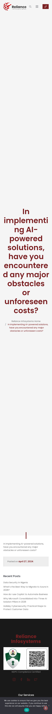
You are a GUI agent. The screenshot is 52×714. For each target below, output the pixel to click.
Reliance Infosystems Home (26, 321)
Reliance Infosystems (26, 639)
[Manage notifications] (46, 708)
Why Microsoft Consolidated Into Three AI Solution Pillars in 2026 (25, 600)
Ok (26, 710)
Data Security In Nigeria (15, 582)
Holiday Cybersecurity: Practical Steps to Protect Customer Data (24, 608)
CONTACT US (46, 6)
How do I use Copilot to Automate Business (25, 594)
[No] (48, 705)
